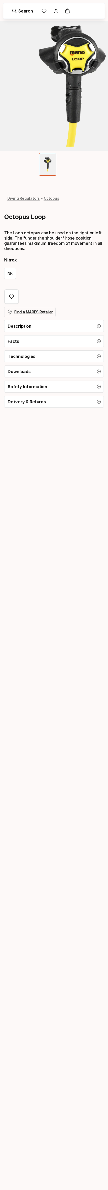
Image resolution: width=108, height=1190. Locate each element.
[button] (54, 326)
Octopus (51, 198)
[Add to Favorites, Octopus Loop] (11, 296)
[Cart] (67, 10)
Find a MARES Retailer (33, 312)
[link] (44, 10)
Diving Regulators (23, 198)
